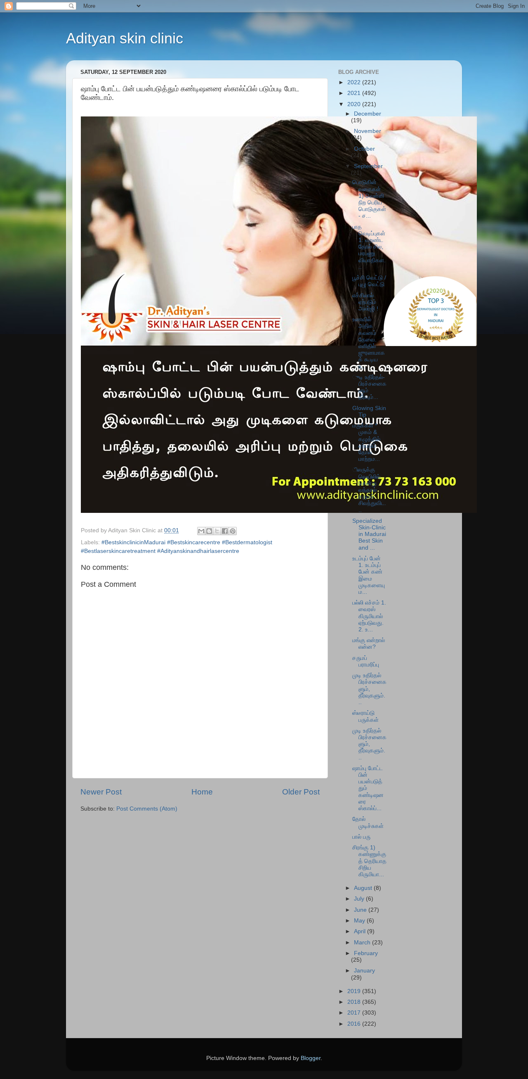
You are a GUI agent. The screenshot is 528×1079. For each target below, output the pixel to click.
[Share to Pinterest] (233, 531)
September (368, 166)
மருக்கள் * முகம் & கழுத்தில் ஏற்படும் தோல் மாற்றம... (366, 442)
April (360, 931)
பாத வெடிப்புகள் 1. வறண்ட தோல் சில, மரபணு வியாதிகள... (369, 247)
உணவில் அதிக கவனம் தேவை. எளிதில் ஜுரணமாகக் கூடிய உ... (368, 342)
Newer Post (101, 791)
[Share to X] (217, 531)
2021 (354, 93)
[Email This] (201, 531)
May (360, 921)
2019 (354, 991)
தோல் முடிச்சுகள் (368, 822)
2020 (354, 104)
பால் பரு (361, 837)
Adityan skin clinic (124, 38)
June (361, 910)
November (367, 131)
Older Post (301, 791)
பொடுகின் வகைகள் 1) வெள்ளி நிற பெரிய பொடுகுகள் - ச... (369, 199)
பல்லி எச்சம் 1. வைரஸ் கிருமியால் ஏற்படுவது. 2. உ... (369, 616)
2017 (354, 1013)
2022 (354, 82)
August (364, 888)
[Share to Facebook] (225, 531)
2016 (354, 1024)
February (366, 953)
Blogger (311, 1058)
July (360, 899)
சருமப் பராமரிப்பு (365, 661)
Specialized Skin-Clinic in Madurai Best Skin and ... (369, 534)
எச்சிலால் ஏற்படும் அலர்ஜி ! (365, 302)
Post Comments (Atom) (146, 809)
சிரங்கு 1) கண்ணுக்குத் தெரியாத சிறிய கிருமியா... (369, 860)
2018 (354, 1002)
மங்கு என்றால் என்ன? (368, 643)
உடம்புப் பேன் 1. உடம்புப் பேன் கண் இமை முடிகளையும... (368, 575)
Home (202, 791)
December (367, 114)
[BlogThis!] (209, 531)
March (363, 942)
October (364, 149)
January (364, 971)
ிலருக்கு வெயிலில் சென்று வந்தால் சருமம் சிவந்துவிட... (369, 490)
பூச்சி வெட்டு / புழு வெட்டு (369, 281)
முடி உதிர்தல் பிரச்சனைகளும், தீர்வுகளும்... (369, 688)
